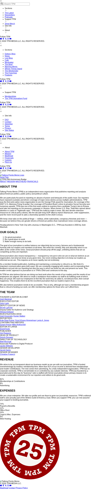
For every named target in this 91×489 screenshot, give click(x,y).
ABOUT (3, 181)
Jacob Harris (5, 350)
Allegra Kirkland (7, 312)
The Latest (9, 13)
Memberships (10, 96)
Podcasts (9, 17)
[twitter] (6, 486)
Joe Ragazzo (5, 333)
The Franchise (11, 73)
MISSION (11, 181)
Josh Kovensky (6, 316)
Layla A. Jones (43, 320)
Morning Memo (11, 67)
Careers (8, 160)
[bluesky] (1, 39)
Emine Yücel (14, 320)
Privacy (8, 128)
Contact (8, 122)
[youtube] (10, 39)
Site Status (9, 130)
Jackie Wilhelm (6, 346)
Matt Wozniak (5, 342)
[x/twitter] (6, 39)
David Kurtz (5, 329)
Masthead (9, 156)
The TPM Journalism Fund (16, 98)
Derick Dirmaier (6, 337)
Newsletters (10, 15)
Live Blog (9, 58)
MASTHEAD (21, 181)
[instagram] (8, 39)
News (7, 56)
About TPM (9, 152)
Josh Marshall (6, 299)
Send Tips (4, 177)
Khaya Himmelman (28, 320)
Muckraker (9, 62)
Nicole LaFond (6, 308)
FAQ (7, 120)
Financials (9, 158)
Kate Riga (4, 320)
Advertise (9, 124)
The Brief (8, 64)
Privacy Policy (22, 488)
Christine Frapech (7, 354)
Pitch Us (8, 162)
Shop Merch (10, 24)
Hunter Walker (19, 316)
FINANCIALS (32, 181)
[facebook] (3, 39)
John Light (4, 303)
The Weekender (11, 71)
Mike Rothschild (19, 325)
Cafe (7, 60)
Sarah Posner (6, 325)
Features (8, 75)
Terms (7, 126)
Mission (8, 154)
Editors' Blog (10, 54)
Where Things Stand (13, 69)
